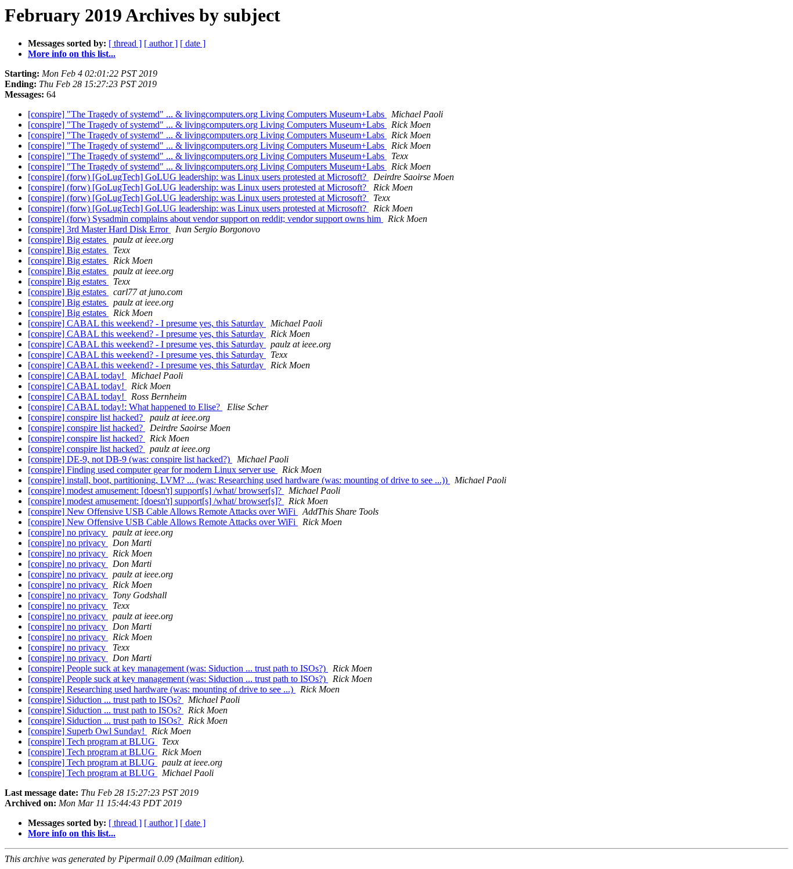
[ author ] (161, 43)
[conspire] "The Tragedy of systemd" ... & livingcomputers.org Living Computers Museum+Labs (207, 114)
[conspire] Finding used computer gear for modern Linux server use (152, 470)
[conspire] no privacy (68, 532)
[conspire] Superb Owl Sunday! (87, 731)
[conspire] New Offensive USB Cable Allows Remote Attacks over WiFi (163, 511)
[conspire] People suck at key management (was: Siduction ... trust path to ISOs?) (178, 668)
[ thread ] (125, 43)
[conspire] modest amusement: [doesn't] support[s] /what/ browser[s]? (156, 490)
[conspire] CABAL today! (77, 375)
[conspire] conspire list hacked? (86, 417)
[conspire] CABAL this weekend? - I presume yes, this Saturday (147, 323)
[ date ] (193, 43)
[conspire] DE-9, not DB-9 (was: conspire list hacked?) (130, 459)
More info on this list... (72, 54)
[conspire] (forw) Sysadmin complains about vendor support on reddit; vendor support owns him (205, 219)
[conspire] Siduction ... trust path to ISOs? (105, 700)
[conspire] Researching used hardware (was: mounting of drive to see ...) (161, 689)
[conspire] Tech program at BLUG (92, 741)
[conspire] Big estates (68, 240)
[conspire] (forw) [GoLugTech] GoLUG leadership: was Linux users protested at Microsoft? (198, 177)
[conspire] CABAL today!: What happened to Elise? (125, 407)
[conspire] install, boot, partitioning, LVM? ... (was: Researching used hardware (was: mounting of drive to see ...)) (239, 480)
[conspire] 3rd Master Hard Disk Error (99, 229)
